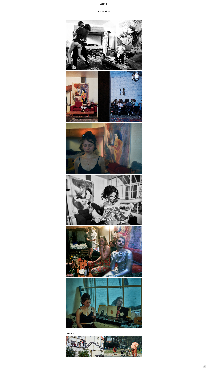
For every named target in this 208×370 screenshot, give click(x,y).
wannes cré (104, 4)
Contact (13, 4)
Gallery (9, 4)
